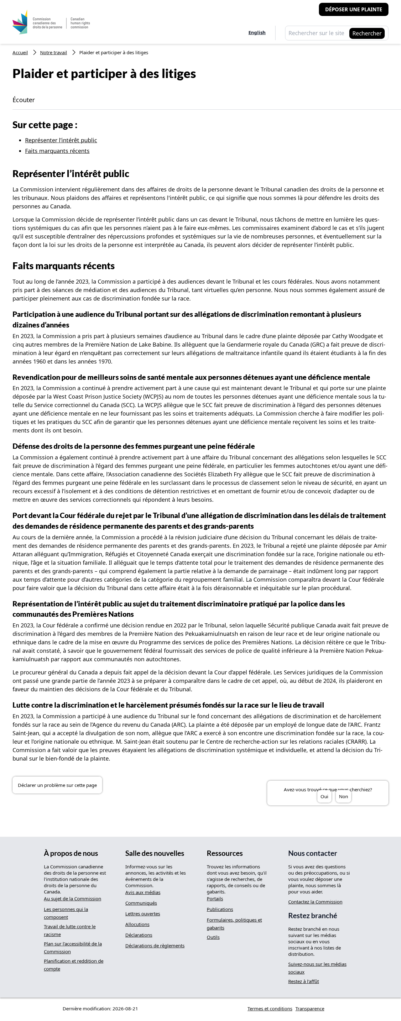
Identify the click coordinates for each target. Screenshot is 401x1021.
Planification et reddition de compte (73, 965)
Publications (220, 909)
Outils (213, 937)
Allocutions (137, 924)
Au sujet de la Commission (72, 898)
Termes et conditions (269, 1008)
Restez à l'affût (303, 981)
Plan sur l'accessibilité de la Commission (73, 947)
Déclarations (138, 935)
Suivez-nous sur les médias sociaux (317, 968)
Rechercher (367, 33)
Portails (215, 898)
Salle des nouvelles (154, 853)
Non (343, 796)
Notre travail (53, 52)
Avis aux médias (142, 892)
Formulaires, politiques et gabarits (234, 924)
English (257, 32)
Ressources (225, 853)
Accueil (20, 52)
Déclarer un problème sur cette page (57, 785)
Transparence (309, 1008)
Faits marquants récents (57, 150)
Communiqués (141, 903)
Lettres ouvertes (142, 913)
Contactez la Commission (315, 901)
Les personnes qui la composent (66, 913)
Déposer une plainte (353, 9)
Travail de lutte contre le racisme (70, 930)
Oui (324, 796)
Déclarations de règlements (155, 945)
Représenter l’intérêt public (61, 140)
